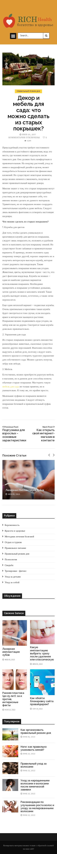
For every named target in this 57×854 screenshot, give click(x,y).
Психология (11, 560)
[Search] (46, 36)
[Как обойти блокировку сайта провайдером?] (42, 682)
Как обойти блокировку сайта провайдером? (42, 701)
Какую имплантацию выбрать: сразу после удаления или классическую (42, 653)
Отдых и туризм (13, 542)
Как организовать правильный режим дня (36, 731)
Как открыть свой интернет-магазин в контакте (43, 434)
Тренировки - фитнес (16, 571)
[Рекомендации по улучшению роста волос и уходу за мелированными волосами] (10, 806)
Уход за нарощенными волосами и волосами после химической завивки (35, 785)
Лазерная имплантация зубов (25, 490)
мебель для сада (10, 387)
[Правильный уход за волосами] (10, 768)
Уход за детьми (13, 577)
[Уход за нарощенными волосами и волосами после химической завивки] (10, 785)
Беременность (12, 525)
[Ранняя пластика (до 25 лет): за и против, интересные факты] (14, 679)
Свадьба (9, 565)
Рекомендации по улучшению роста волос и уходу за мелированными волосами (37, 807)
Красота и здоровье (15, 531)
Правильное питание (15, 548)
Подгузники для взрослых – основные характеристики (14, 434)
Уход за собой (12, 582)
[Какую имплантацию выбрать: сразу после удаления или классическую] (42, 632)
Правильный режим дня (28, 91)
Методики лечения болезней (19, 537)
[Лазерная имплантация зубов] (28, 479)
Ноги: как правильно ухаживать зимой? (34, 748)
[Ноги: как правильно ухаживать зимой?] (10, 751)
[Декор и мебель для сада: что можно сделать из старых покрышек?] (28, 69)
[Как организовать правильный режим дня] (10, 734)
